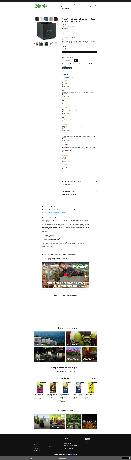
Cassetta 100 (82, 220)
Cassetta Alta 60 (58, 220)
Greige (89, 30)
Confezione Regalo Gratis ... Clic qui (69, 188)
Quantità (64, 46)
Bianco (74, 30)
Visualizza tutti (94, 378)
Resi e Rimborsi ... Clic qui (67, 197)
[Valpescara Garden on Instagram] (87, 442)
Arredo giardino (54, 6)
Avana (69, 30)
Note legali (51, 446)
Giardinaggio (73, 4)
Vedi (76, 60)
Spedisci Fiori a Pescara (66, 6)
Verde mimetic (73, 33)
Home (35, 13)
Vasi (66, 4)
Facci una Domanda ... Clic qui (68, 191)
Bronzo (78, 30)
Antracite (64, 30)
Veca (63, 16)
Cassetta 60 (71, 220)
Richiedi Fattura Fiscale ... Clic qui (69, 194)
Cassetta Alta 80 (65, 220)
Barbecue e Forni (58, 4)
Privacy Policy (51, 444)
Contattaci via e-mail (67, 443)
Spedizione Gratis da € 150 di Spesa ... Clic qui (71, 181)
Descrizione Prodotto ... (67, 174)
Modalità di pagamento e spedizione (69, 26)
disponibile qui (66, 257)
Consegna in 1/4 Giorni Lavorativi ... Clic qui (71, 178)
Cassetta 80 (76, 220)
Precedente (64, 78)
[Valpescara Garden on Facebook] (85, 442)
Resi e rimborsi (51, 442)
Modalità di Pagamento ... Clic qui (69, 184)
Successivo (70, 78)
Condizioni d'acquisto (53, 440)
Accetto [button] (126, 458)
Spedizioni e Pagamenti (53, 439)
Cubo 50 (49, 221)
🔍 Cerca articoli (65, 8)
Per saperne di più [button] (62, 458)
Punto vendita (77, 6)
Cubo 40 (45, 221)
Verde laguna (65, 33)
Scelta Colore (65, 28)
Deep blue (84, 30)
